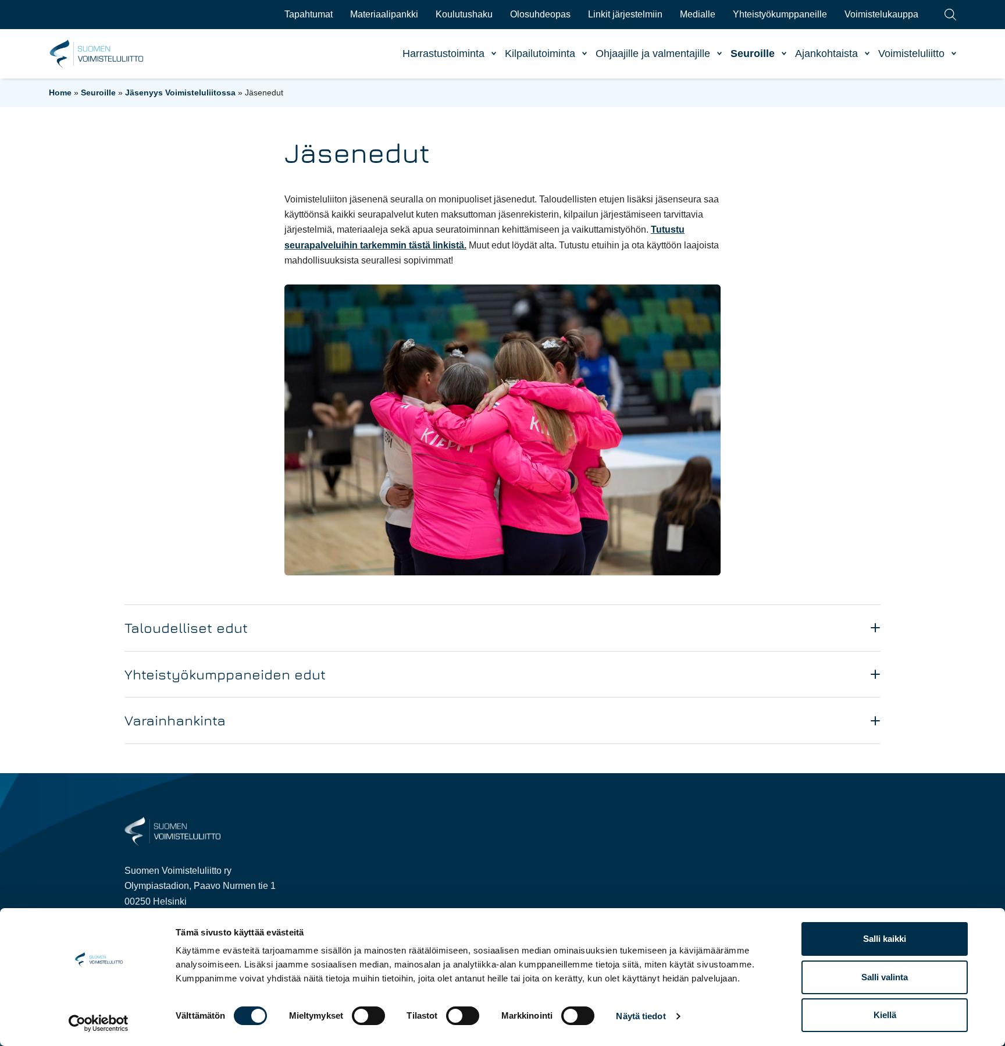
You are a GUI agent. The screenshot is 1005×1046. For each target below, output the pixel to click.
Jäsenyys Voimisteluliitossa (180, 92)
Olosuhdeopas (540, 14)
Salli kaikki (884, 939)
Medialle (697, 14)
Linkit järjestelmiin (625, 14)
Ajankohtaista (826, 53)
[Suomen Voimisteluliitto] (172, 831)
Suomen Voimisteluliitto (97, 54)
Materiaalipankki (384, 14)
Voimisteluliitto (911, 53)
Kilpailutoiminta (540, 53)
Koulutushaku (464, 14)
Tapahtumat (308, 14)
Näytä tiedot (640, 1016)
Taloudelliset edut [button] (186, 628)
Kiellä (885, 1015)
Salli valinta (884, 977)
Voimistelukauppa (881, 14)
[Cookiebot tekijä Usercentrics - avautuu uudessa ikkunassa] (98, 1023)
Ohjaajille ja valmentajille (653, 53)
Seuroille (752, 53)
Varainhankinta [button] (175, 720)
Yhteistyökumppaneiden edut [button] (225, 674)
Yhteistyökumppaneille (780, 14)
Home (60, 92)
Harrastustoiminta (443, 53)
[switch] (368, 1015)
